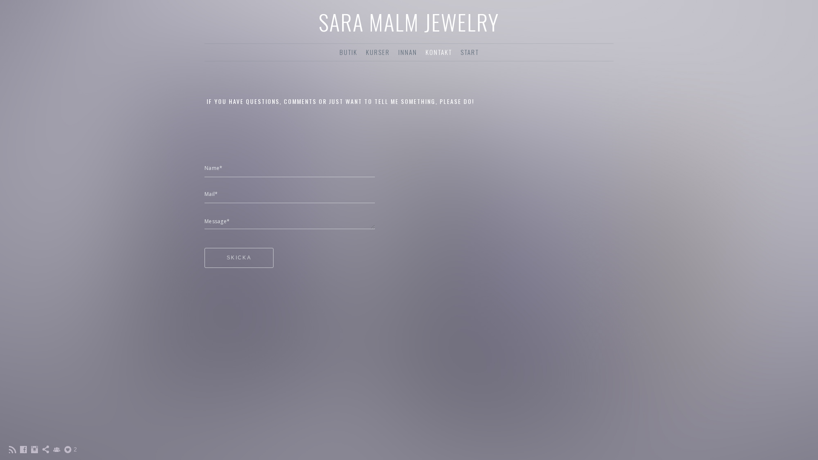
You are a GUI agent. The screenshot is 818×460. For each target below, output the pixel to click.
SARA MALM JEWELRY (409, 22)
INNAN (407, 52)
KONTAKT (439, 52)
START (470, 52)
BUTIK (348, 52)
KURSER (378, 52)
